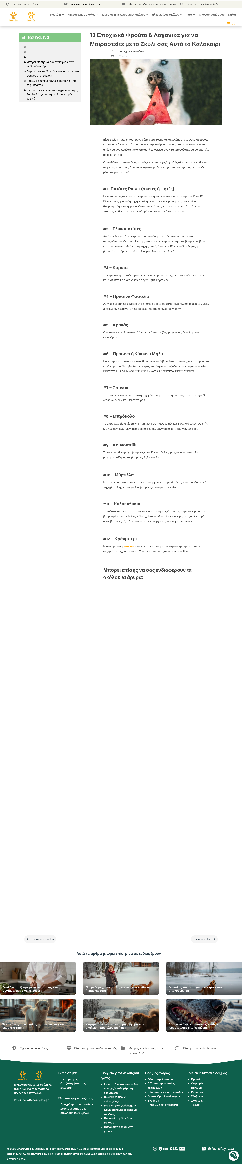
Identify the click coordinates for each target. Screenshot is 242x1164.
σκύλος (122, 51)
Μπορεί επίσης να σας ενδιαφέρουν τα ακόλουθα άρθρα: (49, 64)
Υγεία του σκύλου (135, 51)
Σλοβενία (197, 1100)
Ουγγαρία (197, 1083)
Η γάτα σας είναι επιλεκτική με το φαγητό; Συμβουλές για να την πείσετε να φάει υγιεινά (51, 94)
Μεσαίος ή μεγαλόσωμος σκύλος (123, 14)
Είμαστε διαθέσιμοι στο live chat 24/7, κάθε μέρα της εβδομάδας (121, 1088)
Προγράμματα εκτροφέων (76, 1104)
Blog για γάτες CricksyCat (120, 1105)
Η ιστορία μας (69, 1079)
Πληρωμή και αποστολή (163, 1105)
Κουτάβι (55, 14)
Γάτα (189, 14)
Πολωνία (196, 1088)
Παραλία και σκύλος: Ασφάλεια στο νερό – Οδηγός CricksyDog (51, 73)
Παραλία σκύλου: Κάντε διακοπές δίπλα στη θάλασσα (50, 83)
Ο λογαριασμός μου (212, 14)
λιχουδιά (129, 546)
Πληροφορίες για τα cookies (165, 1092)
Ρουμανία (197, 1092)
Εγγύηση (153, 1100)
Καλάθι (232, 14)
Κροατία (196, 1079)
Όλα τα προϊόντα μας (161, 1079)
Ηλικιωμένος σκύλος (165, 14)
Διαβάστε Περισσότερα (120, 682)
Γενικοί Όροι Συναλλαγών (164, 1096)
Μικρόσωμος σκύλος (81, 14)
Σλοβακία (197, 1096)
